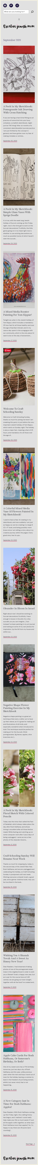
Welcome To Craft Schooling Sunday (13, 410)
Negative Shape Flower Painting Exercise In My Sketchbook (16, 708)
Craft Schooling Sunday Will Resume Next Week (19, 857)
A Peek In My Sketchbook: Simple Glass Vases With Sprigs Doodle (18, 212)
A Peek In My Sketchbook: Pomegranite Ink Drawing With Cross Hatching (18, 109)
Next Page (30, 1144)
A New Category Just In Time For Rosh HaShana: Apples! (17, 1104)
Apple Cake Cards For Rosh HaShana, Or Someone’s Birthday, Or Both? (18, 1058)
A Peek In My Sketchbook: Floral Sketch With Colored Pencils (18, 813)
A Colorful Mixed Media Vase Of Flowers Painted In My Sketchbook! (18, 511)
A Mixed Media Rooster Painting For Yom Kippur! (17, 313)
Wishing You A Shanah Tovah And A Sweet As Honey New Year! (16, 958)
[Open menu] (19, 19)
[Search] (32, 12)
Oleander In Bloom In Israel (19, 608)
